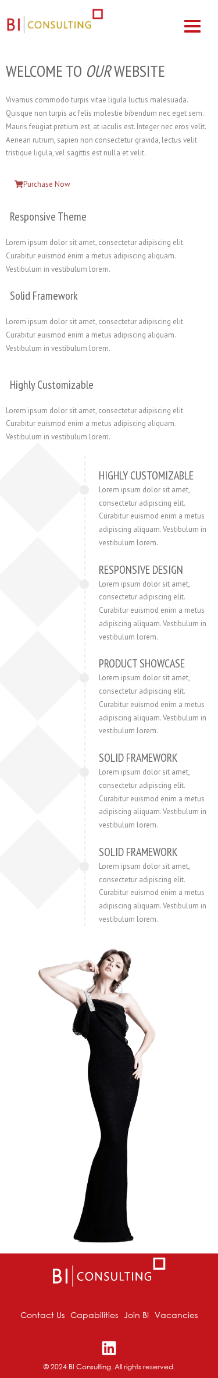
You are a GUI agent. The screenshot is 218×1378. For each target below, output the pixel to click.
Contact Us (42, 1314)
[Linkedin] (109, 1348)
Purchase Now (46, 184)
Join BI (136, 1314)
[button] (192, 25)
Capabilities (94, 1314)
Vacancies (176, 1314)
